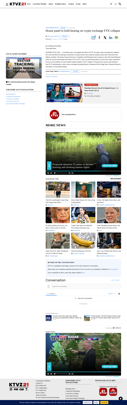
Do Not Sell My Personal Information (47, 397)
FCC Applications (41, 388)
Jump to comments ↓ (52, 76)
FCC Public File (41, 390)
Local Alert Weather (40, 4)
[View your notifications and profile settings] (119, 294)
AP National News (64, 71)
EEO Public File (41, 385)
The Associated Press (53, 36)
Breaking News (11, 94)
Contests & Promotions (13, 96)
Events (78, 4)
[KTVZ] (18, 4)
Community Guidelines (43, 381)
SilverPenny (89, 93)
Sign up (118, 280)
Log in (113, 280)
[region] (83, 304)
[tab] (51, 293)
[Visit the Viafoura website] (117, 328)
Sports (51, 4)
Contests (71, 4)
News (29, 4)
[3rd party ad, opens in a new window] (64, 101)
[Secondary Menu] (8, 4)
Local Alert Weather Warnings (15, 103)
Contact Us (39, 383)
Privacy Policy (40, 393)
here (83, 272)
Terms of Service (41, 395)
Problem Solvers (60, 4)
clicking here (114, 269)
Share (85, 4)
